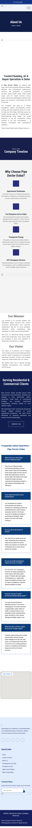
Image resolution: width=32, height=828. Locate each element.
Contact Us (16, 424)
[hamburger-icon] (29, 8)
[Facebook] (3, 740)
